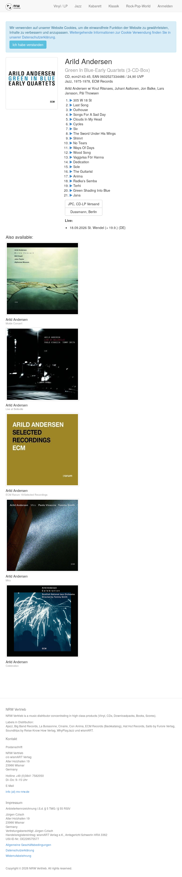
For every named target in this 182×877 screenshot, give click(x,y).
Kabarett (95, 6)
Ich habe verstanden (28, 44)
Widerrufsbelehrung (18, 856)
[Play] (71, 100)
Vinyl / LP (61, 6)
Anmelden (165, 6)
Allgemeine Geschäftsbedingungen (28, 845)
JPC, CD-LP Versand (83, 203)
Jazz (78, 6)
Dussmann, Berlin (83, 211)
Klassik (114, 6)
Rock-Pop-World (138, 6)
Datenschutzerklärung (20, 850)
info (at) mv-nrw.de (17, 791)
